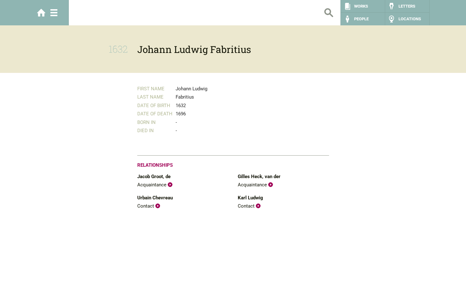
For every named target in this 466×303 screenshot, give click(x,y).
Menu (54, 12)
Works (361, 6)
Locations (409, 18)
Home (41, 12)
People (361, 18)
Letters (406, 6)
